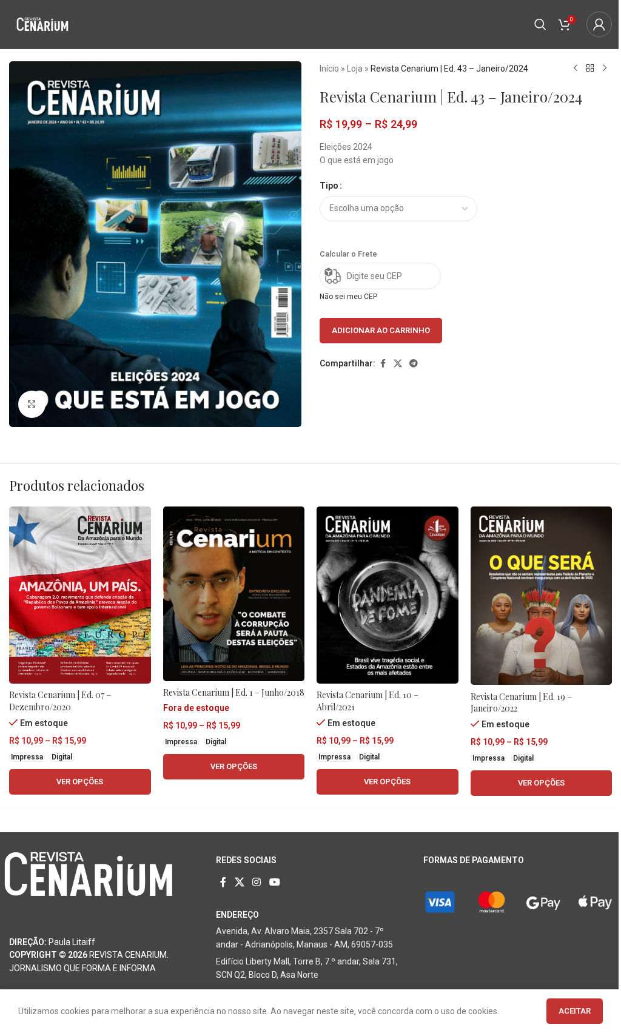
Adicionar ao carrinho (381, 330)
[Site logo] (42, 24)
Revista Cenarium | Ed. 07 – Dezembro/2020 (60, 701)
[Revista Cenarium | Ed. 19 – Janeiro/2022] (542, 595)
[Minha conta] (599, 24)
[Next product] (604, 68)
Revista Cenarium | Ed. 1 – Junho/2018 (233, 692)
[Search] (540, 24)
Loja (355, 68)
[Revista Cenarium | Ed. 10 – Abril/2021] (387, 595)
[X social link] (398, 363)
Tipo (329, 185)
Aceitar (575, 1010)
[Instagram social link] (257, 882)
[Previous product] (575, 68)
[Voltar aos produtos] (590, 68)
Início (329, 68)
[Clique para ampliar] (31, 404)
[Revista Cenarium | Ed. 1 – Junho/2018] (234, 593)
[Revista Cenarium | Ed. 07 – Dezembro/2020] (80, 595)
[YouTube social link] (274, 882)
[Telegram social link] (413, 363)
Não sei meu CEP (348, 296)
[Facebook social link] (382, 363)
